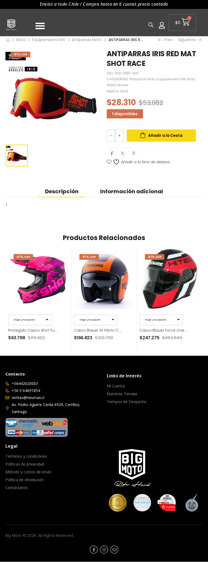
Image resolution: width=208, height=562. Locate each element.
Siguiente (188, 39)
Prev (167, 39)
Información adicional (131, 191)
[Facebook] (111, 153)
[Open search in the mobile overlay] (150, 24)
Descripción (62, 191)
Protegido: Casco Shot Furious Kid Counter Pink (51, 330)
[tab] (61, 191)
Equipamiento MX (48, 39)
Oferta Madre (117, 85)
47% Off (20, 54)
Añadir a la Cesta (165, 135)
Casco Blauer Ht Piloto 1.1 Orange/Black (109, 330)
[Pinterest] (133, 153)
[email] (114, 550)
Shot (124, 91)
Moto (21, 39)
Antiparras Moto (87, 39)
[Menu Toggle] (40, 26)
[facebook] (94, 550)
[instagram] (104, 550)
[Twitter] (123, 153)
